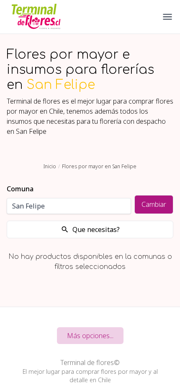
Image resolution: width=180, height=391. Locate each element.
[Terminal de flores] (36, 16)
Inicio (50, 166)
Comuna (20, 188)
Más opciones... (90, 335)
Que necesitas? (96, 229)
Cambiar (153, 204)
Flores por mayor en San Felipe (99, 166)
